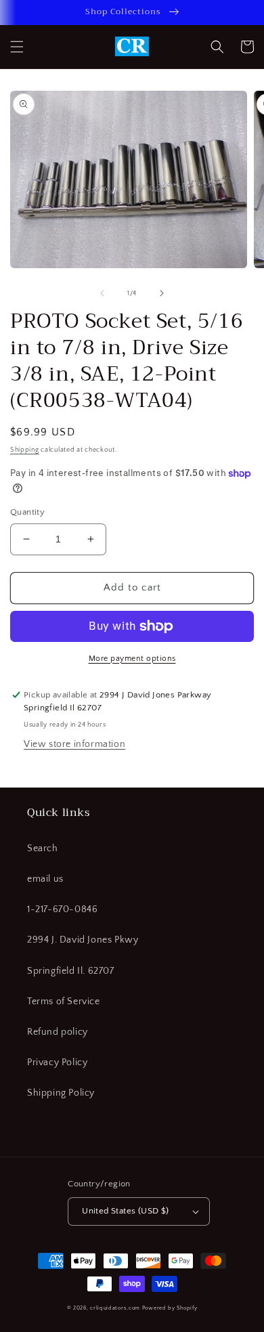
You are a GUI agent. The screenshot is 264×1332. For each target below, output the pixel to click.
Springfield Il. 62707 (70, 971)
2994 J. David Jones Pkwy (82, 939)
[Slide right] (162, 293)
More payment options (132, 658)
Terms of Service (63, 1001)
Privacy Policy (57, 1062)
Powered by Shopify (170, 1308)
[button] (17, 47)
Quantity (27, 512)
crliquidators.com (115, 1308)
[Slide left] (102, 293)
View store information (74, 744)
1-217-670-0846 (62, 909)
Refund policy (57, 1032)
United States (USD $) (125, 1211)
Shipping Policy (61, 1093)
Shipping (24, 450)
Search (42, 848)
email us (45, 879)
